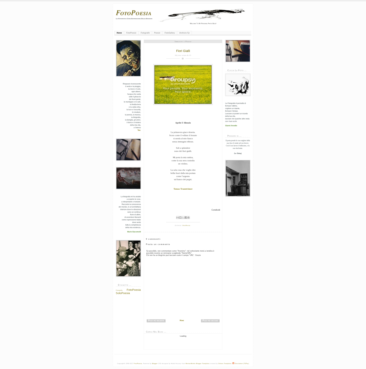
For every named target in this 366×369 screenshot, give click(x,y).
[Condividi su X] (183, 217)
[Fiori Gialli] (183, 84)
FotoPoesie (131, 33)
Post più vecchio (210, 320)
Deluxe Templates (224, 363)
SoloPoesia (123, 293)
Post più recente (156, 320)
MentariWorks (191, 363)
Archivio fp (184, 33)
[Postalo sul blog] (180, 217)
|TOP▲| (246, 363)
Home (119, 33)
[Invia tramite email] (177, 217)
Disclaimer (239, 363)
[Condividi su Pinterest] (188, 217)
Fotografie (145, 33)
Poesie (157, 33)
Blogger (155, 363)
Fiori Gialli (183, 51)
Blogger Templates (203, 363)
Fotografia (119, 290)
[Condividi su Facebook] (185, 217)
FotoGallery (170, 33)
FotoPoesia (134, 12)
